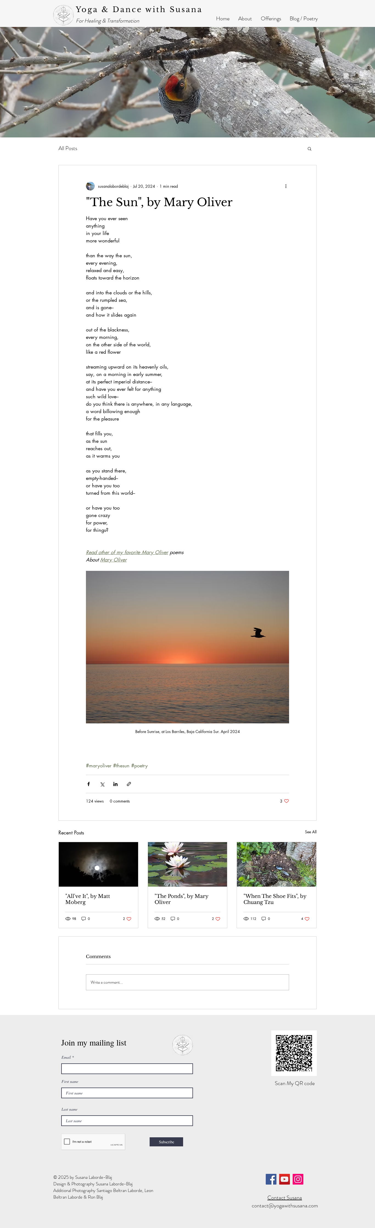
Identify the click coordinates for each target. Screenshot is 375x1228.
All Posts (67, 148)
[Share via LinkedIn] (115, 784)
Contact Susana (284, 1198)
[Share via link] (128, 784)
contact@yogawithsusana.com (285, 1206)
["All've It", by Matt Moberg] (98, 864)
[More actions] (285, 186)
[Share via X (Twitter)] (102, 784)
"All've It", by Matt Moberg (87, 899)
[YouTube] (284, 1179)
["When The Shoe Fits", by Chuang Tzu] (276, 864)
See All (311, 831)
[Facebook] (271, 1179)
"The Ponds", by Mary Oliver (181, 899)
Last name (69, 1109)
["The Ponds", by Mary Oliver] (187, 864)
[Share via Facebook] (88, 784)
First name (69, 1081)
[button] (245, 18)
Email (66, 1057)
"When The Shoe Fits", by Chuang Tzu (275, 899)
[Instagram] (298, 1179)
